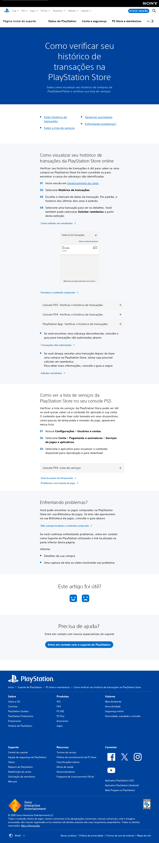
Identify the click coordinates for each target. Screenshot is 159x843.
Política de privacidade (91, 835)
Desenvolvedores (66, 771)
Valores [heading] (110, 696)
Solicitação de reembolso (21, 776)
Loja (14, 10)
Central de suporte (18, 752)
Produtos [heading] (63, 696)
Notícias (72, 10)
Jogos (32, 10)
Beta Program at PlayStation (120, 790)
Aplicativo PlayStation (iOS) (119, 780)
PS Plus (44, 10)
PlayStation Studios (18, 711)
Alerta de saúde (65, 767)
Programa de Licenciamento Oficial (75, 776)
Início (11, 687)
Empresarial (14, 721)
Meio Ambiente (113, 701)
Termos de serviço (66, 752)
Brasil (18, 835)
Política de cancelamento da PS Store (76, 757)
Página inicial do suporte (19, 21)
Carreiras (13, 706)
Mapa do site (144, 835)
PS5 (23, 10)
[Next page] (152, 21)
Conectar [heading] (111, 747)
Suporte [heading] (13, 747)
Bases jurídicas (69, 835)
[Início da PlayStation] (6, 11)
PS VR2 (60, 711)
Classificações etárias (68, 762)
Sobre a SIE (14, 701)
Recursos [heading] (63, 747)
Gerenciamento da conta (83, 183)
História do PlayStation (20, 725)
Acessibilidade (113, 706)
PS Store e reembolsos (126, 21)
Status (11, 762)
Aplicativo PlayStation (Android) (122, 785)
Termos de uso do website (120, 835)
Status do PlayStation (62, 21)
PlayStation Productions (20, 716)
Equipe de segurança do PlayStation (27, 757)
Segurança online (114, 711)
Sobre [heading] (12, 696)
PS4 (59, 706)
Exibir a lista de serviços (59, 128)
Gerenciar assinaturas (98, 117)
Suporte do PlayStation (30, 687)
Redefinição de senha (19, 771)
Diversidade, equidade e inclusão (122, 716)
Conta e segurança (94, 21)
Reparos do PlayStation (20, 767)
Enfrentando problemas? (100, 124)
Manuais (12, 781)
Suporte (84, 10)
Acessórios (58, 10)
